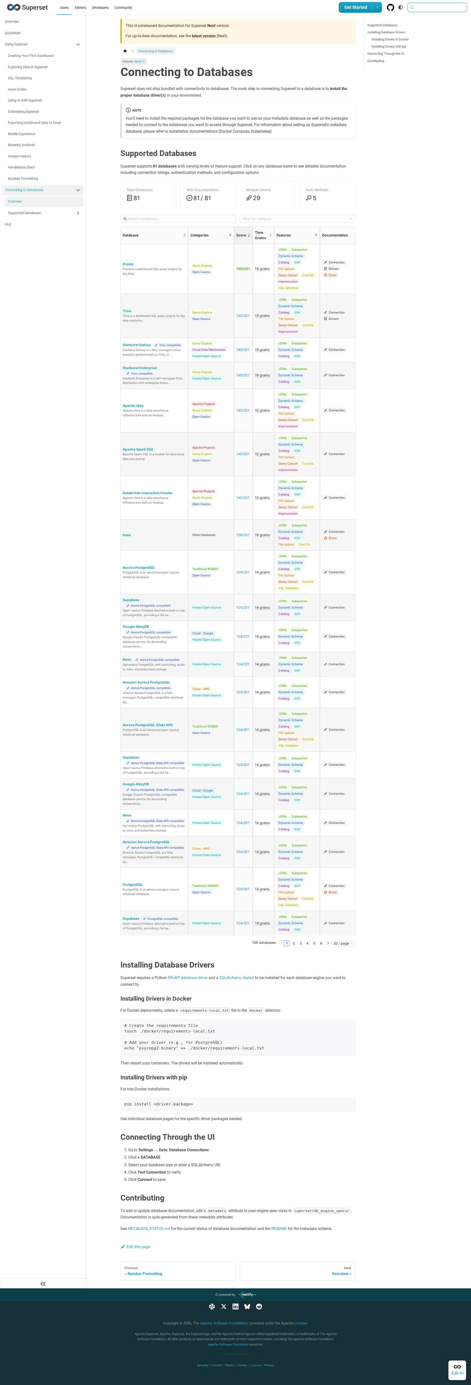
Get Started (355, 7)
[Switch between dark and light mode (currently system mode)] (401, 7)
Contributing (375, 61)
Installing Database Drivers (386, 32)
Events (242, 1365)
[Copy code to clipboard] (349, 1025)
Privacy (269, 1365)
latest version (204, 36)
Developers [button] (100, 8)
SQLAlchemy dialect (236, 977)
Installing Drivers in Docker (390, 39)
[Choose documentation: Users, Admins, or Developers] (377, 7)
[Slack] (212, 1306)
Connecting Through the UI (385, 53)
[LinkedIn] (235, 1306)
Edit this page (138, 1246)
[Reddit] (259, 1306)
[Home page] (125, 51)
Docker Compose (234, 131)
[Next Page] (328, 943)
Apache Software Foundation (224, 1323)
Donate (216, 1365)
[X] (224, 1306)
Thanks (229, 1365)
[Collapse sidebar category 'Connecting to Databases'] (78, 190)
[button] (42, 44)
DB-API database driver (188, 977)
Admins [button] (80, 8)
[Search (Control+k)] (437, 7)
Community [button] (123, 8)
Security (202, 1365)
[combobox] (295, 218)
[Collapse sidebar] (43, 1283)
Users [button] (64, 8)
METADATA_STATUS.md (149, 1228)
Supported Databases (382, 25)
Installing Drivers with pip (388, 46)
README (279, 1228)
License (300, 1323)
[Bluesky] (247, 1306)
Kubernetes (260, 131)
